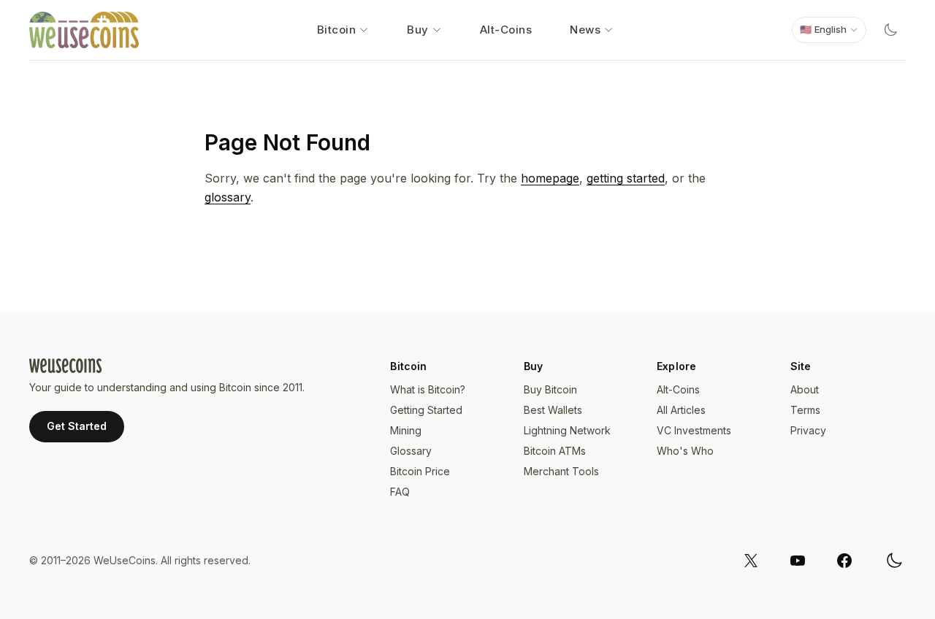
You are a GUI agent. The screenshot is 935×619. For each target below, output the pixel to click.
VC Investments (694, 430)
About (804, 389)
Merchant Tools (561, 471)
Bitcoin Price (420, 471)
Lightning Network (567, 430)
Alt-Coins (506, 29)
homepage (550, 178)
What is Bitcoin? (427, 389)
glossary (228, 197)
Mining (405, 430)
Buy (418, 29)
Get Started (77, 426)
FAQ (400, 491)
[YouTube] (797, 560)
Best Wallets (553, 410)
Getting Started (426, 410)
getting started (626, 178)
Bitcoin (336, 29)
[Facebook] (844, 560)
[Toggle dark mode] (890, 30)
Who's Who (685, 451)
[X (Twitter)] (751, 560)
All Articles (681, 410)
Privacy (808, 430)
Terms (805, 410)
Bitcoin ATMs (555, 451)
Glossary (411, 451)
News (585, 29)
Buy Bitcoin (550, 389)
